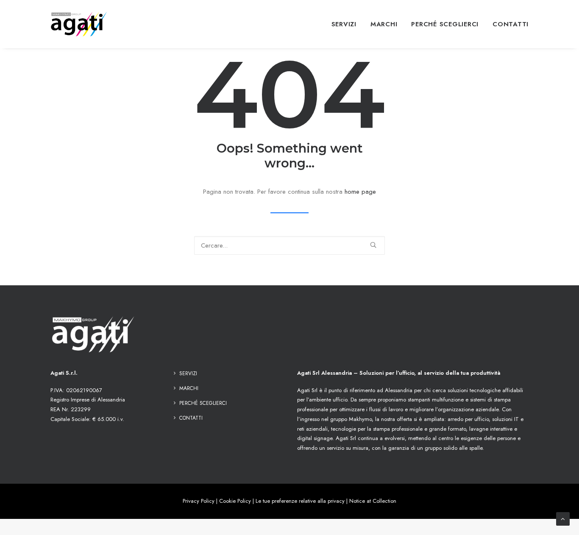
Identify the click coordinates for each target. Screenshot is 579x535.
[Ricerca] (289, 245)
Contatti (511, 24)
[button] (373, 244)
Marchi (384, 24)
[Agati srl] (79, 24)
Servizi (343, 24)
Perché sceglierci (445, 24)
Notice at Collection (372, 501)
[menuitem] (346, 24)
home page (360, 191)
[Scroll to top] (563, 518)
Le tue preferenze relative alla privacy (300, 501)
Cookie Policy (235, 501)
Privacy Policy (198, 501)
